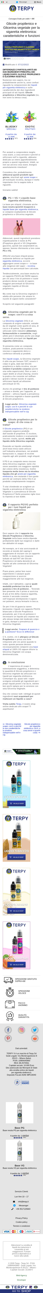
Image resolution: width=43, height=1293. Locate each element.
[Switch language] (5, 2)
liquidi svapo (13, 359)
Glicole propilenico (14, 429)
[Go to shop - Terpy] (21, 1287)
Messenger (23, 2)
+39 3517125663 (23, 1209)
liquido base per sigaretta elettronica (20, 209)
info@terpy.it (23, 1202)
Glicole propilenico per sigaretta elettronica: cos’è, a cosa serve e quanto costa (31, 728)
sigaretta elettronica (12, 261)
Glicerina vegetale (14, 321)
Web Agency (21, 1275)
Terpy (18, 704)
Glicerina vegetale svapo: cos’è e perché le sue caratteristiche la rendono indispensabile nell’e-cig (12, 729)
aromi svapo (30, 177)
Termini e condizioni (21, 1226)
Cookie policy (21, 1222)
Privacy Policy (22, 1218)
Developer (21, 1280)
